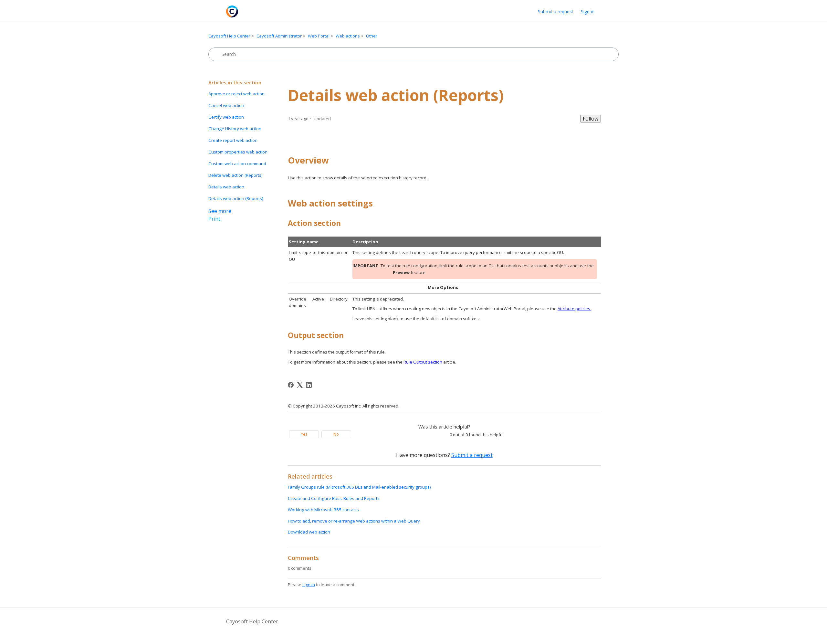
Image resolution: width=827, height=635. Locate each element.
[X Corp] (300, 385)
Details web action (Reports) (235, 198)
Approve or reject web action (236, 94)
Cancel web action (226, 105)
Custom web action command (237, 163)
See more (219, 211)
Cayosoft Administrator (279, 36)
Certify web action (226, 117)
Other (371, 36)
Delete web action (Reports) (235, 175)
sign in (308, 584)
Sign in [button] (587, 11)
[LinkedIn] (309, 385)
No (336, 434)
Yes (304, 434)
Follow (590, 118)
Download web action (309, 532)
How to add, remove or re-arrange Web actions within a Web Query (354, 521)
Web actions (348, 36)
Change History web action (234, 129)
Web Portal (319, 36)
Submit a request (555, 11)
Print (214, 218)
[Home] (232, 11)
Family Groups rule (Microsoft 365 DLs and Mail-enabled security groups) (359, 487)
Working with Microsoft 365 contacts (323, 510)
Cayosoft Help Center (229, 36)
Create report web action (232, 140)
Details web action (226, 187)
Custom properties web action (237, 152)
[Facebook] (291, 385)
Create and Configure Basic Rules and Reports (334, 498)
